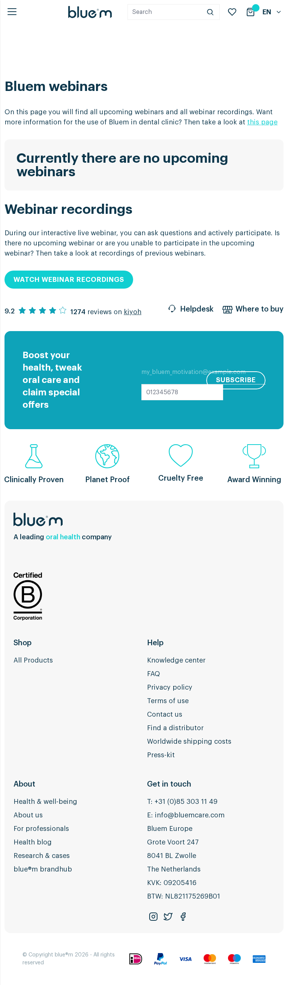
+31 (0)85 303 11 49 (186, 801)
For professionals (41, 828)
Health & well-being (45, 801)
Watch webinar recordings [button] (69, 279)
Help (155, 643)
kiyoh (132, 312)
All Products (33, 660)
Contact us (164, 714)
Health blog (33, 842)
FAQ (153, 673)
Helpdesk (196, 309)
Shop (23, 643)
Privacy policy (169, 687)
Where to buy (260, 309)
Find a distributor (175, 728)
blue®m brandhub (43, 869)
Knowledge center (176, 660)
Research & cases (42, 855)
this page (262, 122)
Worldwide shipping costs (189, 741)
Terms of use (168, 701)
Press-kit (161, 755)
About (24, 784)
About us (28, 815)
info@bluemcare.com (190, 815)
